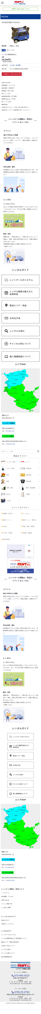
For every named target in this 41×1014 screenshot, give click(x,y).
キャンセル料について (8, 953)
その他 (12, 65)
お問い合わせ (5, 900)
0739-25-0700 (10, 880)
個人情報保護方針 (6, 957)
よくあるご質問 (6, 907)
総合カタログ (5, 920)
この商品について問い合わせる (11, 74)
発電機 (18, 65)
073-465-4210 (9, 867)
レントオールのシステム (8, 934)
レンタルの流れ (6, 949)
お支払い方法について (8, 945)
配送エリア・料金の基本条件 (10, 942)
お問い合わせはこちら (20, 9)
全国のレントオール (7, 924)
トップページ (5, 893)
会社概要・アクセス (7, 896)
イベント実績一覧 (6, 904)
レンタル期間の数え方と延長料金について (14, 938)
